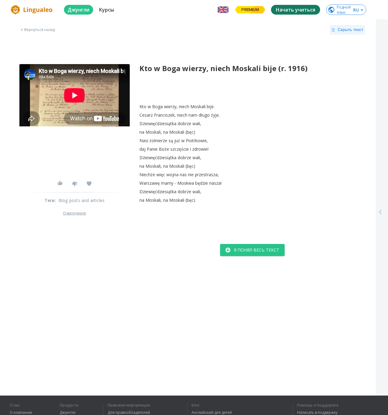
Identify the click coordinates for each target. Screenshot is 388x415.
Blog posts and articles (82, 200)
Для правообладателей (129, 412)
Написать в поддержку (317, 412)
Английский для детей (212, 412)
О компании (21, 412)
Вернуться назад (39, 30)
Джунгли (67, 412)
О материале (74, 213)
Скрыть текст (350, 29)
